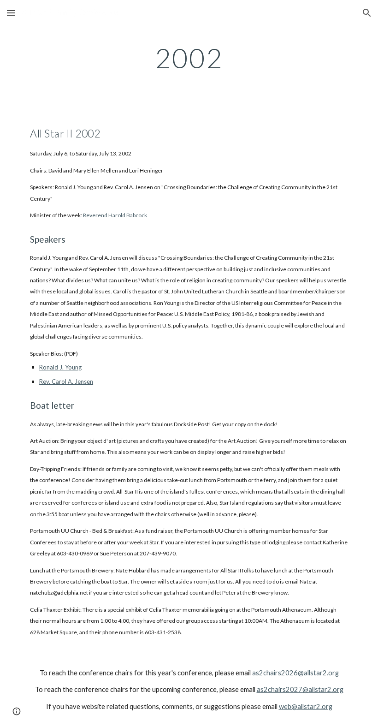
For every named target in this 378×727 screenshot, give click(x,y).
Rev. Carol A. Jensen (66, 381)
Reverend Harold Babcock (115, 215)
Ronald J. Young (60, 367)
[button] (11, 12)
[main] (189, 58)
